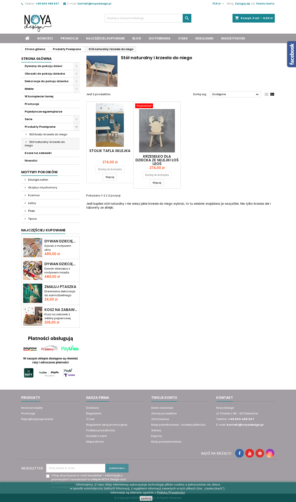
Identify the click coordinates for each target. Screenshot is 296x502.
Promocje (69, 38)
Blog (136, 38)
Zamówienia (160, 419)
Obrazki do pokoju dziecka (45, 74)
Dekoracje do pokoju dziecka (46, 81)
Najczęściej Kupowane (43, 230)
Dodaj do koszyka (110, 169)
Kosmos (34, 195)
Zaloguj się (242, 3)
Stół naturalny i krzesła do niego (45, 143)
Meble (29, 89)
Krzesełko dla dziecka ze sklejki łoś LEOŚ (157, 160)
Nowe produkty (32, 408)
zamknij (146, 498)
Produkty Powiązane (40, 127)
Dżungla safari (38, 180)
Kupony (156, 436)
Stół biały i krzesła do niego (48, 134)
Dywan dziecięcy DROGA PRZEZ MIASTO (61, 241)
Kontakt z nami (96, 436)
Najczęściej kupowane (105, 38)
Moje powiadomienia (166, 442)
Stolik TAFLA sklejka (109, 150)
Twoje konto (164, 397)
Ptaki (31, 211)
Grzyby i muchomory (42, 187)
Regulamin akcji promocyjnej (106, 425)
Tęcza (32, 219)
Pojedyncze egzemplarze (43, 112)
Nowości (45, 38)
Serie (28, 119)
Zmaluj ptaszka (60, 287)
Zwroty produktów (164, 413)
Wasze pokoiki (233, 38)
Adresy (156, 430)
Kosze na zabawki (38, 153)
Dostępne (236, 94)
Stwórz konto (265, 3)
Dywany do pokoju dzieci (43, 66)
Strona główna (36, 58)
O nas (183, 38)
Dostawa (92, 408)
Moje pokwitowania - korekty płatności (178, 425)
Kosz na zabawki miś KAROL (61, 310)
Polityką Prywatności (171, 492)
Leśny (32, 203)
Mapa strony (95, 442)
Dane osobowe (162, 408)
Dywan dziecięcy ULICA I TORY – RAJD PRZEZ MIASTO (61, 264)
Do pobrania (159, 38)
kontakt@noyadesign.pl (94, 3)
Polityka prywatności (100, 430)
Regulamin (204, 38)
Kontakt (224, 397)
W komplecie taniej (39, 96)
